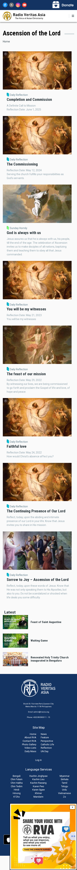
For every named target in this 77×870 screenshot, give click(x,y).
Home (6, 41)
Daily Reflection (19, 95)
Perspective (47, 741)
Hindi (16, 789)
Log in (38, 760)
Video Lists (30, 747)
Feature (45, 737)
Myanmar (65, 776)
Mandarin (38, 796)
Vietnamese (64, 793)
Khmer (38, 793)
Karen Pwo (38, 786)
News (44, 734)
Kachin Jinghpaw (38, 776)
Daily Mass (30, 751)
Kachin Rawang (38, 782)
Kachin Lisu (38, 779)
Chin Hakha (17, 782)
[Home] (24, 15)
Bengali (17, 776)
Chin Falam (16, 779)
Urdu (64, 789)
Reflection (46, 747)
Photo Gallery (29, 744)
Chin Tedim (16, 786)
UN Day (44, 751)
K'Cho (16, 796)
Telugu (64, 786)
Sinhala (64, 779)
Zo (64, 796)
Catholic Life (47, 744)
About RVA (30, 737)
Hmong (17, 793)
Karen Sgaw (38, 789)
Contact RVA (29, 741)
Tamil (64, 782)
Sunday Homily (18, 228)
